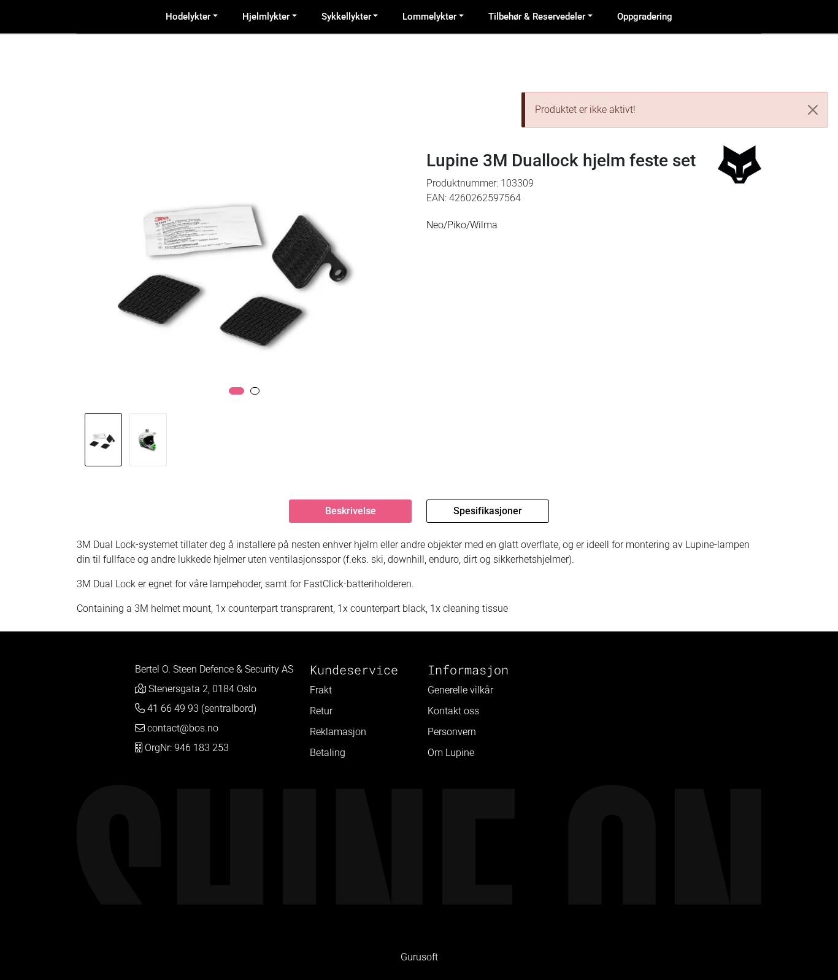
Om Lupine (451, 752)
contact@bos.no (182, 728)
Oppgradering (644, 16)
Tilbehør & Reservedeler (536, 16)
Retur (321, 711)
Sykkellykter (346, 16)
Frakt (321, 690)
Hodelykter (188, 16)
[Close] (813, 110)
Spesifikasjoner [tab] (487, 511)
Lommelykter (429, 16)
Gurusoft (419, 957)
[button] (236, 391)
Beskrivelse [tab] (350, 511)
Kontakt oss (453, 711)
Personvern (452, 732)
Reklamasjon (338, 732)
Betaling (327, 752)
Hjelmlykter (266, 16)
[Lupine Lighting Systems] (739, 164)
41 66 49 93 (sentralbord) (201, 708)
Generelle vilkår (460, 690)
